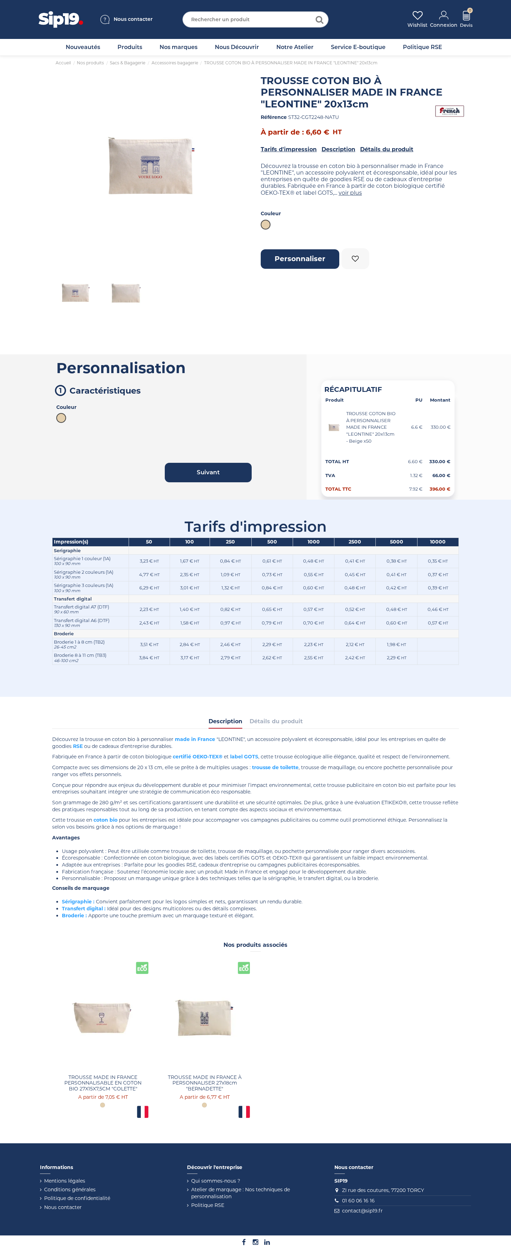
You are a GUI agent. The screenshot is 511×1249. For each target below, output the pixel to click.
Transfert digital (82, 908)
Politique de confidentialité (77, 1198)
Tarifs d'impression (289, 149)
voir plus (350, 193)
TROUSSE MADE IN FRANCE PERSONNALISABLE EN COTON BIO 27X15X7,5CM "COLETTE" (102, 1083)
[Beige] (102, 1105)
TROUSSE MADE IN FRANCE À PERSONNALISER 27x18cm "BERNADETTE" (205, 1083)
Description (338, 149)
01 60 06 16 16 (358, 1201)
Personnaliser (300, 259)
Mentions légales (64, 1181)
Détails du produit (386, 149)
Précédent (63, 165)
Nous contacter (63, 1207)
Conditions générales (70, 1189)
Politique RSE (207, 1205)
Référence (274, 117)
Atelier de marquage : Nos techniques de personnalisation (240, 1193)
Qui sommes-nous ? (215, 1181)
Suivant (240, 165)
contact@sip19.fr (362, 1211)
